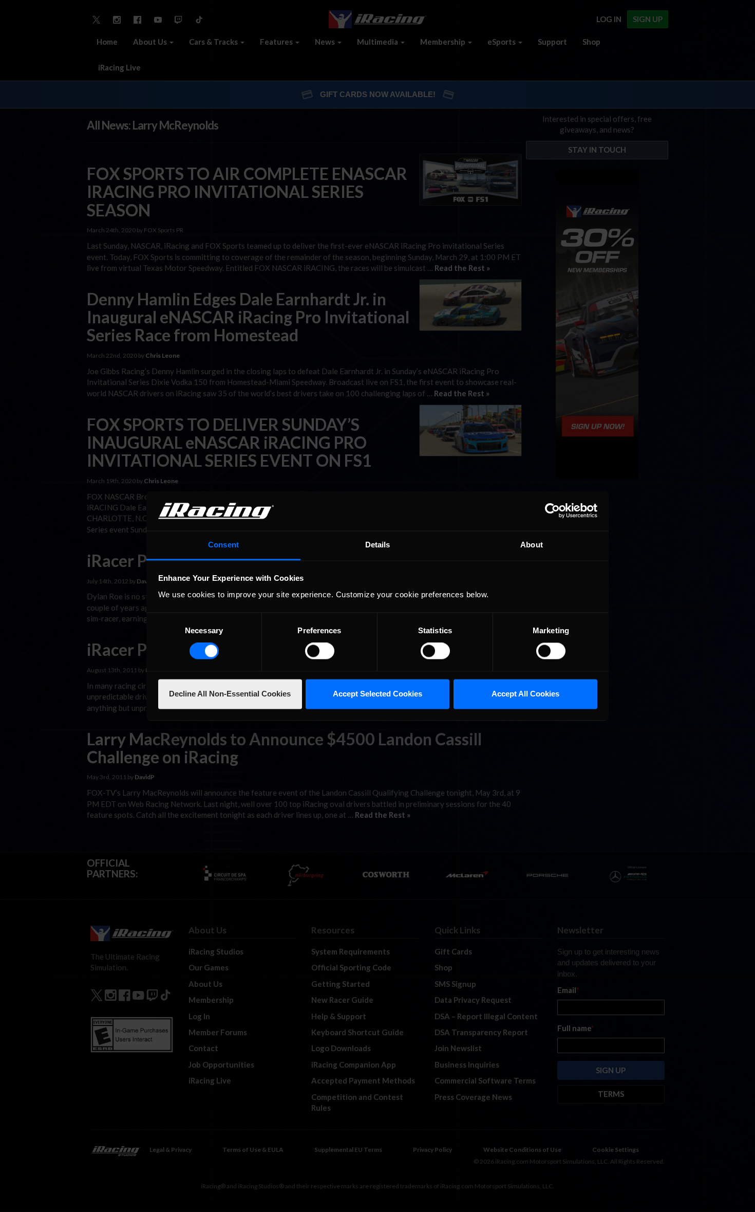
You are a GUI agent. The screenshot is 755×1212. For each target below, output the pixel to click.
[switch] (319, 651)
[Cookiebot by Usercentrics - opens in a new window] (552, 511)
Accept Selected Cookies (377, 693)
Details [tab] (377, 544)
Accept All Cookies (525, 693)
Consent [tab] (223, 544)
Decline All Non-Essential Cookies (230, 693)
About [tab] (531, 544)
